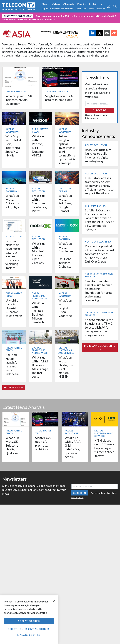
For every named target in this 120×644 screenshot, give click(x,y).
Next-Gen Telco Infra (98, 241)
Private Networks (98, 15)
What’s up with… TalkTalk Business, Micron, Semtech (38, 312)
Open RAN (81, 8)
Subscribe (99, 110)
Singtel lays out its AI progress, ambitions (59, 98)
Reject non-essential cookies (29, 629)
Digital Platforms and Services (57, 8)
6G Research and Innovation (69, 15)
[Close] (53, 601)
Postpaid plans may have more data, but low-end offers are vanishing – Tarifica (12, 254)
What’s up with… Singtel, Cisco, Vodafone (65, 308)
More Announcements (99, 345)
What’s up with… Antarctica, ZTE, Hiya (12, 201)
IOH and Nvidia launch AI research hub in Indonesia (12, 364)
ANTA (92, 4)
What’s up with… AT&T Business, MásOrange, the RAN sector (40, 367)
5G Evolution (13, 236)
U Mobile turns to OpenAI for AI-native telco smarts (13, 308)
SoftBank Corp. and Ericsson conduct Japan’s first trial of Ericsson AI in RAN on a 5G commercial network (99, 219)
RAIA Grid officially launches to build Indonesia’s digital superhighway (98, 155)
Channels (68, 4)
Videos (56, 4)
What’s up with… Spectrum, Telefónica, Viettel (39, 203)
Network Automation (38, 15)
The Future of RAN (65, 190)
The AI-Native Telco (17, 91)
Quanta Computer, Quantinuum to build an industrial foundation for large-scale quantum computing (99, 290)
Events (81, 4)
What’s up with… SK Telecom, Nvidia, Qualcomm (18, 99)
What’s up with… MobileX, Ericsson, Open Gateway (38, 253)
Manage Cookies (28, 635)
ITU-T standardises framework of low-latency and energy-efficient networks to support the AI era (99, 185)
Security (8, 20)
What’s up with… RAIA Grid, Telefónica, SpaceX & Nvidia (13, 145)
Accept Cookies (29, 621)
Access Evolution (12, 15)
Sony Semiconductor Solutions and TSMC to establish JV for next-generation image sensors (99, 327)
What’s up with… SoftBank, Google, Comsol (65, 203)
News (45, 4)
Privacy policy (91, 118)
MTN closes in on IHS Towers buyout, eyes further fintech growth (104, 448)
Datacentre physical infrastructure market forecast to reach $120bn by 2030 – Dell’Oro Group (99, 253)
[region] (29, 619)
